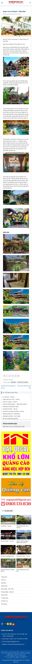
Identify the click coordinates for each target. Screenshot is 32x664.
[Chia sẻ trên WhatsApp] (4, 376)
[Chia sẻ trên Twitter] (10, 376)
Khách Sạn (4, 586)
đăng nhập (12, 426)
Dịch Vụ (3, 580)
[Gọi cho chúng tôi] (8, 624)
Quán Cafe (4, 595)
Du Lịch (11, 379)
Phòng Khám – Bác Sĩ (7, 592)
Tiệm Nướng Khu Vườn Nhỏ (11, 414)
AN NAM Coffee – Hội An (10, 409)
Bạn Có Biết (4, 652)
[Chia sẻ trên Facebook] (7, 376)
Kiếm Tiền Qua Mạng (25, 653)
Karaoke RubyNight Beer (10, 406)
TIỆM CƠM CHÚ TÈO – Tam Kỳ (11, 399)
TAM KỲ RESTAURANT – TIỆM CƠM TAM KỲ (15, 404)
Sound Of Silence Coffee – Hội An (13, 411)
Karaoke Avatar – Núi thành (11, 416)
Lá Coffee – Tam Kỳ (9, 397)
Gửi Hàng (4, 604)
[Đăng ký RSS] (10, 624)
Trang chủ (4, 577)
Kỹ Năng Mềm (9, 654)
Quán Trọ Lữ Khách (23, 382)
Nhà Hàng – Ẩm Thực (7, 589)
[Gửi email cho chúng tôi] (5, 624)
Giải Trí (17, 656)
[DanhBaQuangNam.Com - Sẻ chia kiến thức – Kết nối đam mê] (16, 2)
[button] (2, 3)
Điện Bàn (13, 382)
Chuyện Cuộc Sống (14, 652)
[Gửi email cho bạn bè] (12, 376)
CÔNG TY (22, 652)
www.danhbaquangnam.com (16, 644)
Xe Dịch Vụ (4, 601)
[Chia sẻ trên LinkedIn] (18, 376)
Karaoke (3, 583)
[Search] (30, 2)
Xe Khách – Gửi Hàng (19, 657)
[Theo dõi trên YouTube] (13, 624)
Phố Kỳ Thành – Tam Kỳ (10, 402)
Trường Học (4, 598)
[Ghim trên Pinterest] (15, 376)
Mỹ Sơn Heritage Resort (10, 418)
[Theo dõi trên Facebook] (2, 624)
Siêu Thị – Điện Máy (9, 656)
